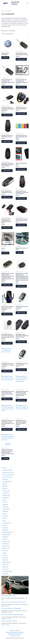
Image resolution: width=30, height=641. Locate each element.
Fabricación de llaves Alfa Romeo (9, 621)
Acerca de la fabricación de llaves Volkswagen (12, 614)
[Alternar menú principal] (27, 3)
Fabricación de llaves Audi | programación (11, 608)
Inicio (2, 11)
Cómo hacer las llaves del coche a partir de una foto (13, 602)
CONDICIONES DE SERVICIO (15, 634)
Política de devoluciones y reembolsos (15, 632)
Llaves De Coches (15, 3)
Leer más (5, 57)
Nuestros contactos (15, 630)
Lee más (7, 606)
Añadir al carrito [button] (21, 59)
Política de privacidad (15, 635)
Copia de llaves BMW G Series (8, 595)
